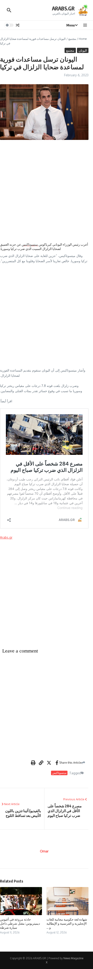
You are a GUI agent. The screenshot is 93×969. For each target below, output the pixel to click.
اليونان (83, 50)
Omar (44, 851)
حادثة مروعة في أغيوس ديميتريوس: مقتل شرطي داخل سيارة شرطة (20, 923)
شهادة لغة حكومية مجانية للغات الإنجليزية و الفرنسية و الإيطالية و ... (66, 923)
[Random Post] (17, 25)
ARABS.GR (63, 8)
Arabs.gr (6, 537)
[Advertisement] (46, 191)
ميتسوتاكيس (30, 244)
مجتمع (72, 39)
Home (83, 39)
